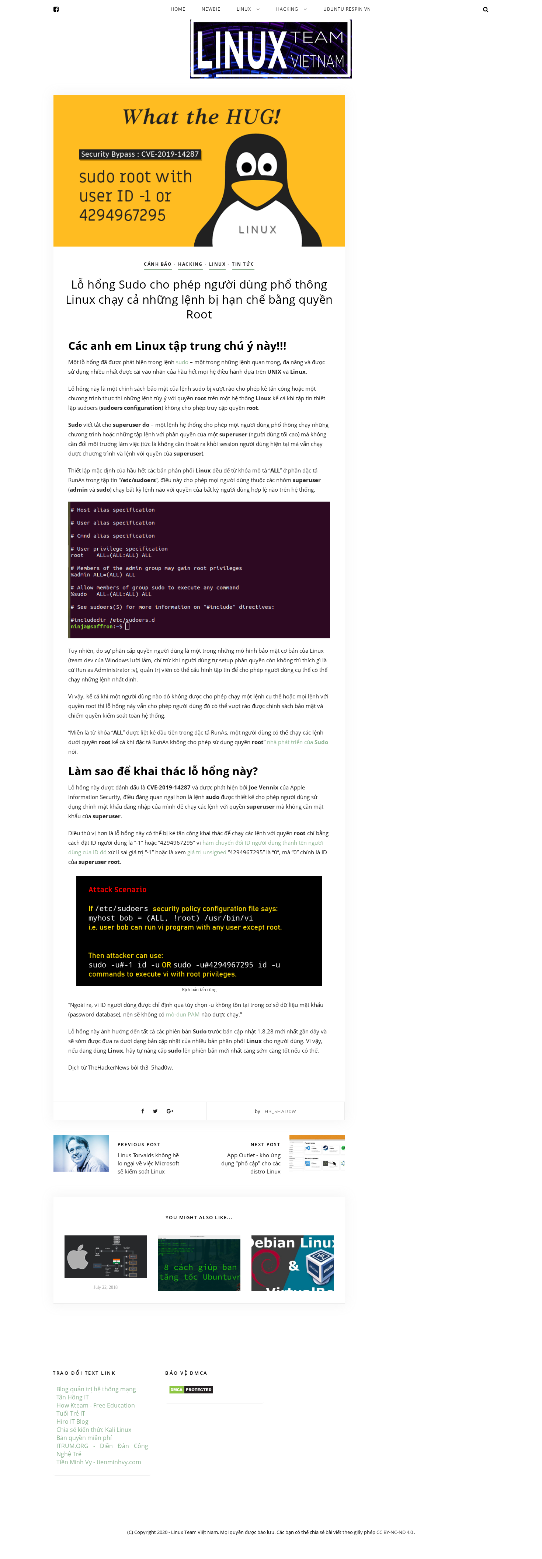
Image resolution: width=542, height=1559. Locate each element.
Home (178, 9)
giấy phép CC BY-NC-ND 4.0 (384, 1532)
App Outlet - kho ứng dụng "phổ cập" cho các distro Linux (251, 1163)
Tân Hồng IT (72, 1397)
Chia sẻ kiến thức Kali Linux (93, 1430)
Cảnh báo (158, 264)
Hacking (287, 9)
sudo (182, 362)
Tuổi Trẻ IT (70, 1413)
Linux (244, 9)
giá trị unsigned (206, 852)
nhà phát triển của (297, 742)
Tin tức (243, 264)
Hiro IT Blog (72, 1421)
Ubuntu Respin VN (347, 9)
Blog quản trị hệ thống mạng (96, 1389)
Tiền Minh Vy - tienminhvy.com (98, 1462)
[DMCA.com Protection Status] (191, 1389)
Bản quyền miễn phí (84, 1438)
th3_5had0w (279, 1111)
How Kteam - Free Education (95, 1405)
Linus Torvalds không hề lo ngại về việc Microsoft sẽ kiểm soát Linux (148, 1163)
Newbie (211, 9)
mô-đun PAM (183, 1014)
